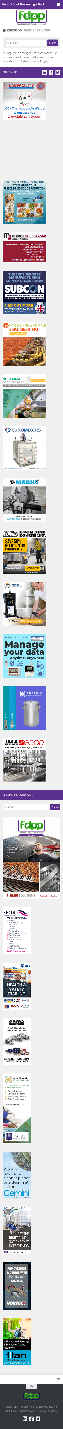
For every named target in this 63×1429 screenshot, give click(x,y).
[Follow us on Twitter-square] (57, 72)
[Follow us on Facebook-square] (51, 72)
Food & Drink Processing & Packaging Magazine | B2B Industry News (25, 4)
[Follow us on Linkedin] (44, 72)
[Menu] (58, 4)
